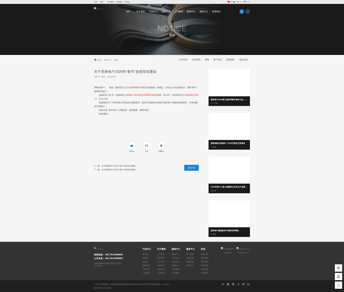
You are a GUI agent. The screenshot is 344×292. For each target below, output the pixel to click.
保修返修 (190, 262)
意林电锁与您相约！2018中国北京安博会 (228, 143)
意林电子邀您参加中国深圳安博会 (225, 230)
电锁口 (145, 262)
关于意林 (140, 11)
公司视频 (175, 269)
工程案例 (178, 11)
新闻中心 (108, 60)
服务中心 (204, 11)
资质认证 (161, 269)
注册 (101, 2)
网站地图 (204, 265)
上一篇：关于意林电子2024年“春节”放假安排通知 (114, 166)
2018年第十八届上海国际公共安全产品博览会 (229, 187)
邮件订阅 (204, 254)
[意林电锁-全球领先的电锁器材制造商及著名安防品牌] (99, 11)
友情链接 (204, 269)
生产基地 (161, 262)
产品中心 (153, 11)
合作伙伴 (161, 265)
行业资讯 (175, 262)
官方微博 (110, 2)
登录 (95, 2)
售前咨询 (204, 258)
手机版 (127, 2)
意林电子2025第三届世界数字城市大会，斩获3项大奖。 (229, 99)
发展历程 (161, 258)
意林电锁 (104, 284)
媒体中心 (191, 11)
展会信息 (243, 59)
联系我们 (216, 11)
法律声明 (204, 273)
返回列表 (191, 168)
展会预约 (204, 262)
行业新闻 (196, 59)
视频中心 (175, 265)
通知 (116, 60)
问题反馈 (190, 258)
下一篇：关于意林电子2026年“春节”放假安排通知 (114, 170)
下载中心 (190, 265)
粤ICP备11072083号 (102, 288)
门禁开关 (146, 269)
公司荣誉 (161, 273)
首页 (128, 11)
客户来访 (217, 59)
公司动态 (183, 59)
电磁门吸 (146, 265)
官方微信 (119, 2)
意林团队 (230, 59)
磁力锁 (145, 254)
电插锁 (145, 258)
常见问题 (190, 254)
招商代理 (166, 11)
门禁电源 (146, 273)
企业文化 (161, 254)
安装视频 (175, 273)
